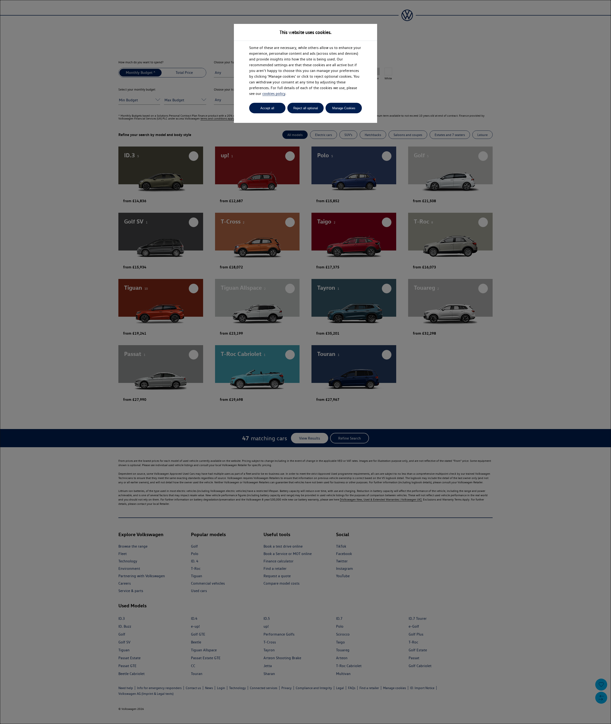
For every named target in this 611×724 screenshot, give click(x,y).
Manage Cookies (343, 108)
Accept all (267, 108)
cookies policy (273, 93)
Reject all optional (305, 108)
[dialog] (305, 362)
